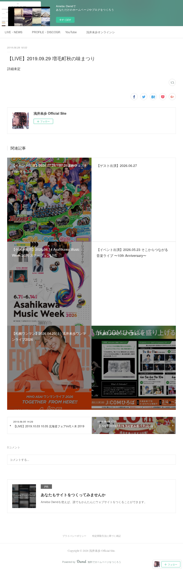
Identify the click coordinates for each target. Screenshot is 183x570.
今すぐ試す (65, 19)
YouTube (71, 32)
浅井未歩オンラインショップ (100, 32)
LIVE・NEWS (13, 32)
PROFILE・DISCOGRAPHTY (46, 32)
